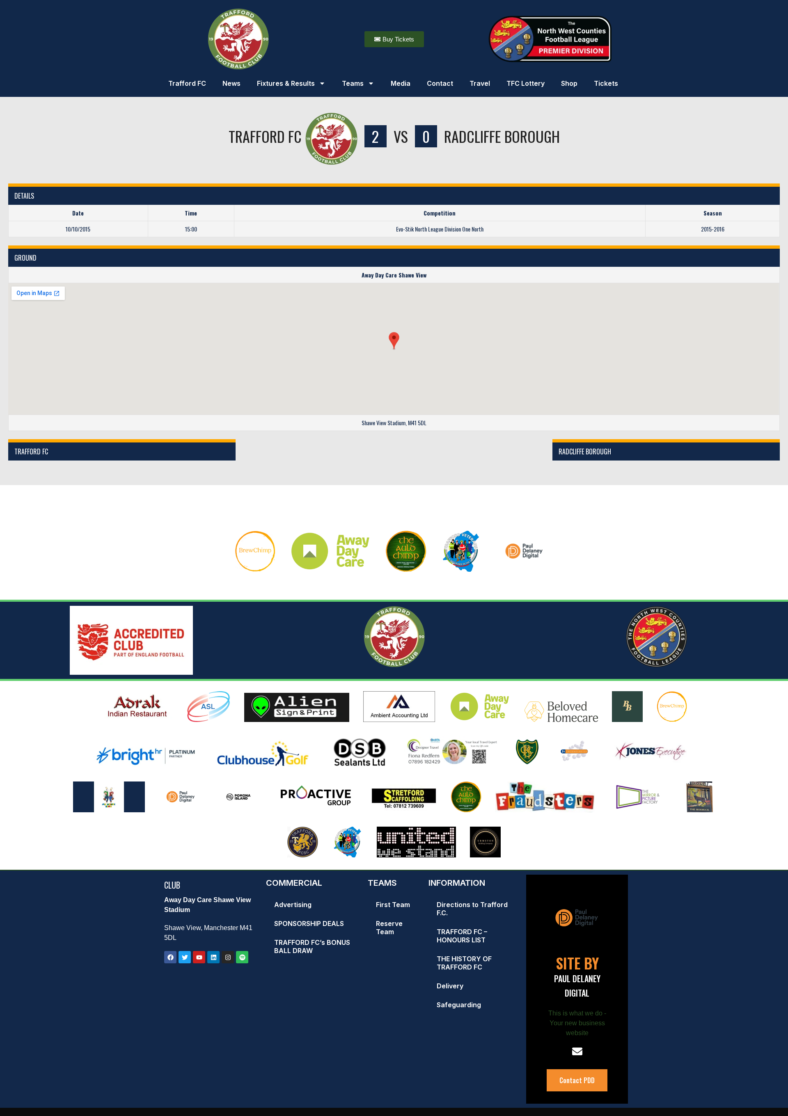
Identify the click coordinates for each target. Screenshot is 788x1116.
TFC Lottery (525, 83)
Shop (569, 83)
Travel (480, 83)
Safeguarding (459, 1005)
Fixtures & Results (286, 83)
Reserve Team (389, 927)
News (231, 83)
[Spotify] (242, 957)
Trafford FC (187, 83)
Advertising (293, 905)
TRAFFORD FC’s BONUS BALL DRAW (312, 946)
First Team (393, 905)
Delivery (450, 986)
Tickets (606, 83)
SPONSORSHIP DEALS (309, 923)
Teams (353, 83)
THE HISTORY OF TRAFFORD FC (464, 963)
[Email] (577, 1051)
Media (400, 83)
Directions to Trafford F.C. (472, 909)
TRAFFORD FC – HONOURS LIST (462, 936)
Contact (440, 83)
